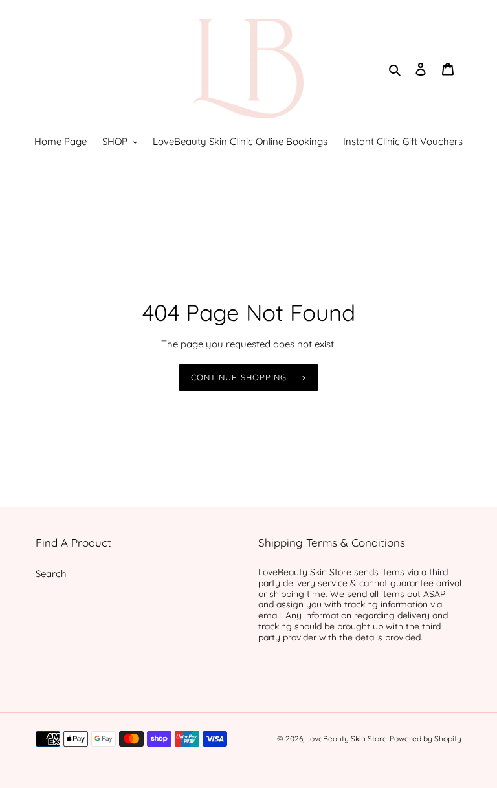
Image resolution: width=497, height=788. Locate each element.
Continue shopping (239, 377)
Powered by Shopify (425, 738)
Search (51, 573)
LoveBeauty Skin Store (346, 738)
